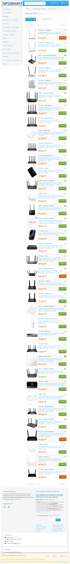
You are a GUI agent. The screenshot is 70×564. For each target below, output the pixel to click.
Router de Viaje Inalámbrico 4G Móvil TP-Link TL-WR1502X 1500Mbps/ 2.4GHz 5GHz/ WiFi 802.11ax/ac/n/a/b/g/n (52, 247)
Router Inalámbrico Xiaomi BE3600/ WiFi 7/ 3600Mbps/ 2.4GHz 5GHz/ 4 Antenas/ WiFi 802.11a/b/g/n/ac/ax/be (50, 360)
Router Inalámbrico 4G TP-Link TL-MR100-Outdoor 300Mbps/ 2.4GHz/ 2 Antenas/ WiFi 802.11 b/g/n (51, 322)
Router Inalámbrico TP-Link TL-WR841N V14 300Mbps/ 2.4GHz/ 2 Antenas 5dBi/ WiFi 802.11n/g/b (50, 71)
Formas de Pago (57, 528)
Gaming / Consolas (8, 34)
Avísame (62, 38)
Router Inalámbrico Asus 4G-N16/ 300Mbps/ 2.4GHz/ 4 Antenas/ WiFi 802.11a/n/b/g (51, 208)
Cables (5, 38)
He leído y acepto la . (49, 515)
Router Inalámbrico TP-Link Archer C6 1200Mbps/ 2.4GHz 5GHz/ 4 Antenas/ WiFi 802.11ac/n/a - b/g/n (50, 109)
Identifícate (55, 3)
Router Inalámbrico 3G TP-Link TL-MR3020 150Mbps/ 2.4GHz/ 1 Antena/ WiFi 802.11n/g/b (51, 83)
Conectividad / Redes (9, 31)
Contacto (38, 525)
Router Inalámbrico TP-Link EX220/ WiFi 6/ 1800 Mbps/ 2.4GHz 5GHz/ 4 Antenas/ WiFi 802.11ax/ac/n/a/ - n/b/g (52, 347)
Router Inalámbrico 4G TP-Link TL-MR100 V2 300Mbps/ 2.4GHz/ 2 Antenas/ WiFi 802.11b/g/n (52, 296)
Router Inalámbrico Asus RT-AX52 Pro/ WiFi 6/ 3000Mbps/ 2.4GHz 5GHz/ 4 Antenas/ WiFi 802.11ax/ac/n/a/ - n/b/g (51, 372)
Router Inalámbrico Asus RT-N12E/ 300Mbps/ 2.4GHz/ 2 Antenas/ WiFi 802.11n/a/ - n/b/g (51, 58)
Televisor (5, 23)
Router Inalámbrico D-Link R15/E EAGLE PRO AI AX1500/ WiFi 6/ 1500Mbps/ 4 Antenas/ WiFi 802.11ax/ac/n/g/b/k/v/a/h (51, 197)
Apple (4, 64)
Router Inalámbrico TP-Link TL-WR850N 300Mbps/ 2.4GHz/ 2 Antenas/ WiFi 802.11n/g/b (52, 33)
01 (31, 25)
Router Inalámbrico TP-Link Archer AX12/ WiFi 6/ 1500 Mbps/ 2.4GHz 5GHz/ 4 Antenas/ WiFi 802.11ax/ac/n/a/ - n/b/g (52, 146)
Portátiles (5, 16)
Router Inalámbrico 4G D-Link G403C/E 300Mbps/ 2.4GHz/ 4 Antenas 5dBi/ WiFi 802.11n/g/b (50, 460)
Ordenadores (7, 9)
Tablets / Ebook (7, 45)
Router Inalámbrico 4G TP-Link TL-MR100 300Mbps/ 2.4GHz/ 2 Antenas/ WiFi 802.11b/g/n (52, 283)
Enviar (58, 520)
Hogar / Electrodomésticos (11, 53)
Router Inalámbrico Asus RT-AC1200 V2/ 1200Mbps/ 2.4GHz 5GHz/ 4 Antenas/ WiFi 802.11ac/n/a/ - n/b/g (50, 96)
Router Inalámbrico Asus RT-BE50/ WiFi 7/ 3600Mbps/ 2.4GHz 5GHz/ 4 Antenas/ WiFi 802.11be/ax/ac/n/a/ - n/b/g (50, 422)
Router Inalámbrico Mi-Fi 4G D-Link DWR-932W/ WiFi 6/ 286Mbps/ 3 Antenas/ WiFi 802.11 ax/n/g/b (52, 134)
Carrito (65, 3)
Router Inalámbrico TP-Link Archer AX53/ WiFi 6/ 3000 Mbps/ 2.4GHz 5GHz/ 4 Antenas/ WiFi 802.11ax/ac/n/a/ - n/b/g (52, 410)
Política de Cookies (62, 561)
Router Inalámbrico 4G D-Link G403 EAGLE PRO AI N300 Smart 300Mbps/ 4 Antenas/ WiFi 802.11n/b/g (51, 448)
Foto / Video (7, 49)
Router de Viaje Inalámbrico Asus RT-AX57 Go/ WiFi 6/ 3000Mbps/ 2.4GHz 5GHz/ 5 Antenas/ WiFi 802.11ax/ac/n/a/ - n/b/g (51, 310)
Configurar (47, 555)
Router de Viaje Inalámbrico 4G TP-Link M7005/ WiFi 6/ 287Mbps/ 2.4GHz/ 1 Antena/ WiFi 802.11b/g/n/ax (51, 172)
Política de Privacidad (44, 511)
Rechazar (54, 555)
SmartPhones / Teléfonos (10, 20)
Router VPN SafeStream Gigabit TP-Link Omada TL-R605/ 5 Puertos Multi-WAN (51, 334)
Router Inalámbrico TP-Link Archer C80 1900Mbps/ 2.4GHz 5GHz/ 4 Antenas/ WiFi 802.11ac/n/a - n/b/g (50, 159)
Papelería (5, 56)
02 (35, 25)
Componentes (7, 13)
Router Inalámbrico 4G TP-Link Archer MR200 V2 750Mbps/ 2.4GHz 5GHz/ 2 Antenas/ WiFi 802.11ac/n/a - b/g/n (52, 473)
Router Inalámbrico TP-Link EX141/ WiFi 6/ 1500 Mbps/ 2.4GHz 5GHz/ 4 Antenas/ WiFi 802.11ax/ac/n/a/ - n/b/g (52, 259)
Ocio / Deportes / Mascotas (11, 60)
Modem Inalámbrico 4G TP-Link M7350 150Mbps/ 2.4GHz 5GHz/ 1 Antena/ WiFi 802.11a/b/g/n (52, 384)
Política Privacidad (41, 527)
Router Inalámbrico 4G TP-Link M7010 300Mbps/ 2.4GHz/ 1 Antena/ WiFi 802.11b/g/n (52, 233)
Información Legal (57, 525)
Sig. (38, 25)
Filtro (29, 19)
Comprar (62, 50)
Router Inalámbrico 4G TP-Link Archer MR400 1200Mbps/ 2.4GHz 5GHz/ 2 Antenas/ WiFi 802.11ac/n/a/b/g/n (51, 435)
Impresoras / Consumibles (11, 27)
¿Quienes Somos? (57, 530)
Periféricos (6, 42)
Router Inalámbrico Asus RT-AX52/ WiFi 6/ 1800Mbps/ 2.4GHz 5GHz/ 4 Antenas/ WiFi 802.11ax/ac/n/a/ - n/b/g (50, 184)
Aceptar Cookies (63, 555)
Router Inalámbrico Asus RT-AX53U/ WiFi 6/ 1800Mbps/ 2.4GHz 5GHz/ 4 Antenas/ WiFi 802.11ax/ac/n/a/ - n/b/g (50, 272)
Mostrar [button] (63, 25)
